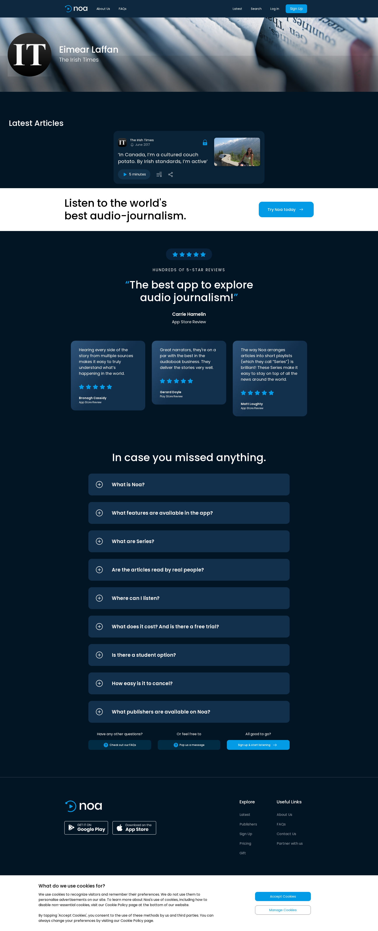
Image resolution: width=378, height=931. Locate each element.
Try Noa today (282, 209)
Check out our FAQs (123, 745)
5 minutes (137, 174)
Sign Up (296, 8)
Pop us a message (192, 745)
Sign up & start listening (254, 745)
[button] (181, 484)
